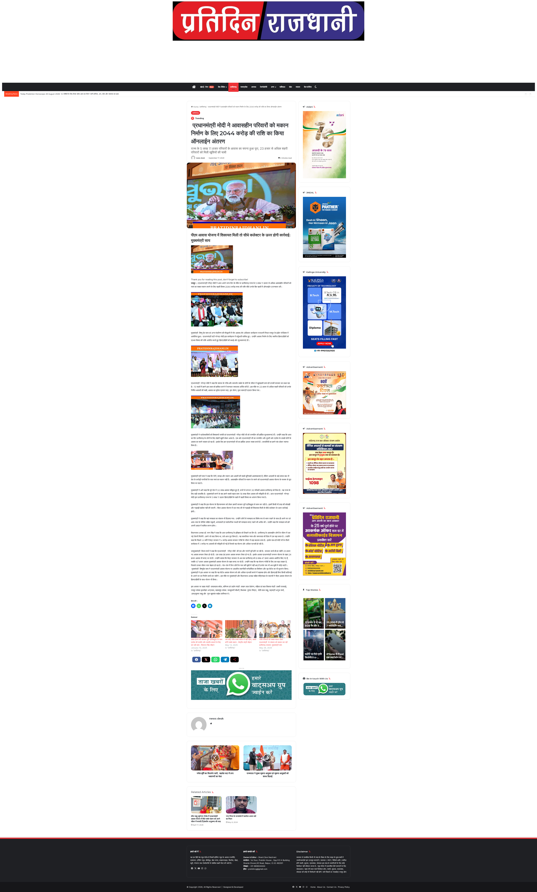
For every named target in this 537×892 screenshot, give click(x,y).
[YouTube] (198, 868)
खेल (290, 87)
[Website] (211, 723)
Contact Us (331, 887)
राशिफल (282, 87)
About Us (321, 887)
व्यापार (298, 87)
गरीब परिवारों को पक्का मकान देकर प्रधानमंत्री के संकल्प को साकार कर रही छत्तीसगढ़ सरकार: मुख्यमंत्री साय (273, 642)
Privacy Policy (344, 887)
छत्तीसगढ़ (233, 87)
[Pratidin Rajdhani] (268, 21)
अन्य (272, 87)
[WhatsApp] (205, 868)
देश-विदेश (221, 87)
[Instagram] (202, 868)
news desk (200, 158)
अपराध (253, 87)
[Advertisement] (268, 61)
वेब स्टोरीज (308, 87)
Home (195, 107)
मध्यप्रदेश (244, 87)
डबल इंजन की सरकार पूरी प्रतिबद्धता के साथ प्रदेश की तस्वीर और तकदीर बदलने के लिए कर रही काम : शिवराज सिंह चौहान (206, 642)
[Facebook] (192, 868)
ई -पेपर (208, 87)
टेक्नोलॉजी (263, 87)
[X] (195, 868)
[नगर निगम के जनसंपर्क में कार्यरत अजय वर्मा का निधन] (241, 804)
